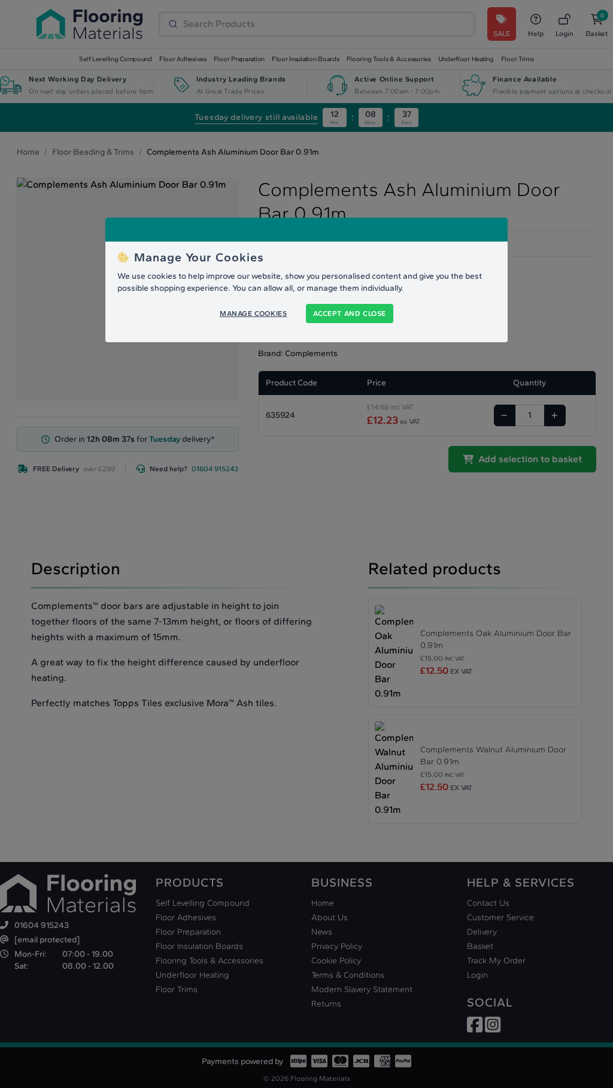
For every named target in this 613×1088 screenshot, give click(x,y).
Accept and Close (349, 313)
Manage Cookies (253, 313)
